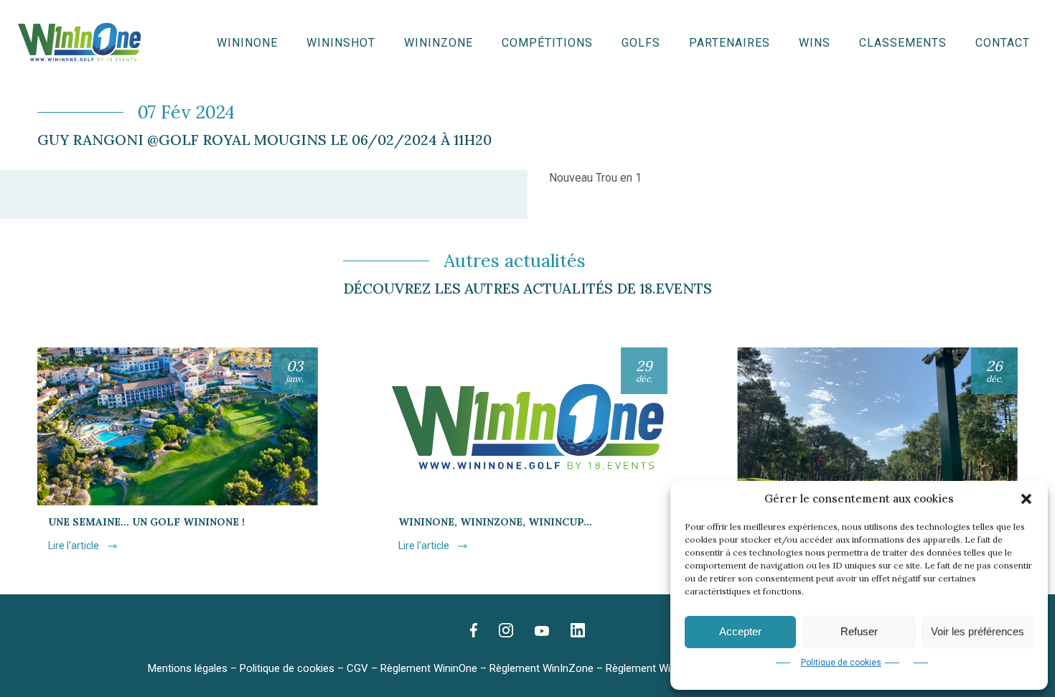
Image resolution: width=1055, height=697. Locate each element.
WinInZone (438, 43)
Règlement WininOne (428, 668)
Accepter (740, 631)
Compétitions (547, 43)
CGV (357, 668)
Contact (1002, 43)
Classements (903, 43)
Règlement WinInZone (541, 668)
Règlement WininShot (656, 668)
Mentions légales (188, 668)
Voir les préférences (977, 631)
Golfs (641, 43)
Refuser (859, 631)
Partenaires (729, 43)
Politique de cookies (841, 663)
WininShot (340, 43)
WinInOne (247, 43)
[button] (1026, 499)
